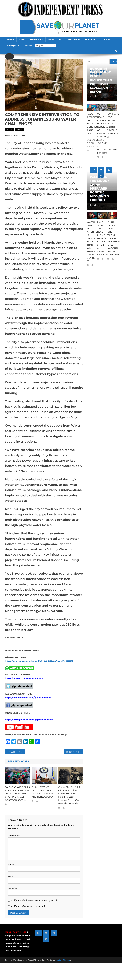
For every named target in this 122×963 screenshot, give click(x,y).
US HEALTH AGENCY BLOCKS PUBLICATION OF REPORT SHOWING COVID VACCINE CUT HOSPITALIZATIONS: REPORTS (102, 133)
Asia (61, 39)
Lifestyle (11, 45)
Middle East (36, 39)
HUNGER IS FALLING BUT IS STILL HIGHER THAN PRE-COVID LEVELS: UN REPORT (101, 80)
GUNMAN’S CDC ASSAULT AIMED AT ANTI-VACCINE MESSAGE (112, 124)
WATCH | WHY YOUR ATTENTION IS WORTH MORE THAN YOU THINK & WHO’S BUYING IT (92, 242)
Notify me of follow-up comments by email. (33, 900)
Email (11, 876)
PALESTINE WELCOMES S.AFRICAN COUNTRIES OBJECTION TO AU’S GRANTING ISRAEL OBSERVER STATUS (17, 793)
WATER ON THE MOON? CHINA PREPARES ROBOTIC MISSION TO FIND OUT (99, 188)
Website (12, 888)
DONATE (28, 45)
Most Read (74, 39)
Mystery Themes (62, 960)
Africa (51, 39)
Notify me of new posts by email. (28, 906)
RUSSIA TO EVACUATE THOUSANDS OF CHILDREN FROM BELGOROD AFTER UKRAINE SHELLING (74, 752)
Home (10, 39)
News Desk (91, 39)
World (22, 39)
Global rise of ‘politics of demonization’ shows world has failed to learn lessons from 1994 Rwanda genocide (70, 795)
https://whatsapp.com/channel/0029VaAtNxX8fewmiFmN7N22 (39, 661)
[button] (9, 56)
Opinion (106, 39)
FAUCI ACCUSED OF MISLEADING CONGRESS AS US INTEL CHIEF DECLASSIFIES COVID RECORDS (92, 130)
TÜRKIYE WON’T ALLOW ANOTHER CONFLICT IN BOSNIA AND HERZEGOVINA (43, 792)
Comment (14, 835)
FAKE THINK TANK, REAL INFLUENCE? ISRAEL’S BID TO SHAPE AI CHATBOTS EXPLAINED (102, 238)
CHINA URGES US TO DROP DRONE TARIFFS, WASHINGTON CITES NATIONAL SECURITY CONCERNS (112, 238)
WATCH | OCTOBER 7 (17, 752)
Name (12, 864)
